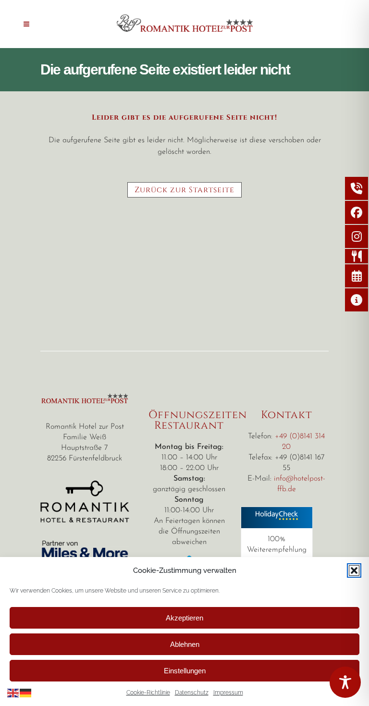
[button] (354, 570)
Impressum (228, 692)
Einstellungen (185, 671)
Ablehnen (184, 644)
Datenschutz (192, 692)
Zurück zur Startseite (184, 190)
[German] (26, 692)
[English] (13, 692)
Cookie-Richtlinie (148, 692)
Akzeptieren (184, 618)
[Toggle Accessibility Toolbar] (345, 682)
